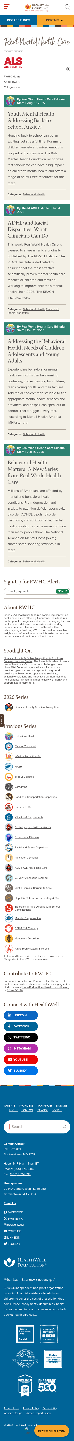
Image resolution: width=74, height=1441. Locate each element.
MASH (18, 766)
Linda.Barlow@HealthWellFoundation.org (45, 987)
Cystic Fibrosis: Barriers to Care (33, 888)
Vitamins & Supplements (29, 817)
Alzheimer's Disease (27, 837)
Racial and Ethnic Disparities (31, 847)
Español (42, 1110)
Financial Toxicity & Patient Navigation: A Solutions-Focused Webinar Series (33, 660)
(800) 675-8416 (24, 1169)
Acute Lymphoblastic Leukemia (33, 827)
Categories (11, 87)
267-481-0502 (15, 990)
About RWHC (12, 82)
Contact (27, 1110)
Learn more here (24, 682)
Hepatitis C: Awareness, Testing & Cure (38, 898)
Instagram (22, 1048)
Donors (61, 1105)
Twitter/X (21, 1037)
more (11, 183)
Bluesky (20, 1071)
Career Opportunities (38, 1413)
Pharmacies (45, 1105)
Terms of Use (11, 1408)
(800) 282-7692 (20, 1174)
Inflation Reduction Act (28, 756)
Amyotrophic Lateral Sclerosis (32, 948)
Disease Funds (18, 20)
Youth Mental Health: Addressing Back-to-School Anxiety (32, 121)
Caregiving (21, 787)
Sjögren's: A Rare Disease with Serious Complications (38, 908)
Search (64, 1126)
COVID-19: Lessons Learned (31, 878)
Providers (26, 1105)
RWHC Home (12, 76)
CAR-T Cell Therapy (26, 928)
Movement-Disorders (27, 938)
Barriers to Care (24, 807)
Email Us (10, 1203)
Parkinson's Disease (27, 857)
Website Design (13, 1413)
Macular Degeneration (28, 918)
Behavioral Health (34, 194)
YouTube (20, 1060)
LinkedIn (20, 1015)
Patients (9, 1105)
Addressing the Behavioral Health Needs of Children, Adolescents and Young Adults (37, 351)
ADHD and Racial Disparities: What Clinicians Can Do (28, 230)
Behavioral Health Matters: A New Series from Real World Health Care (34, 472)
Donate (57, 1110)
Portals (52, 20)
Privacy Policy (31, 1408)
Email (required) (18, 591)
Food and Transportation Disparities (36, 797)
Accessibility (50, 1408)
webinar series (23, 673)
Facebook (21, 1026)
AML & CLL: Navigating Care (31, 867)
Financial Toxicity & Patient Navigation (37, 707)
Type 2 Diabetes (24, 776)
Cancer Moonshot (25, 746)
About (13, 1110)
